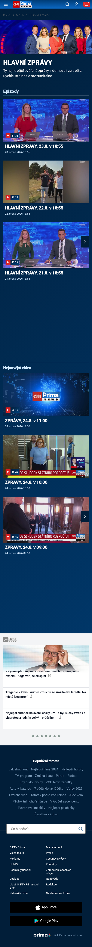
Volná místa (17, 852)
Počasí (72, 776)
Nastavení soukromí (58, 893)
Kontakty (51, 864)
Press (49, 852)
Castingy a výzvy (56, 858)
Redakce (51, 884)
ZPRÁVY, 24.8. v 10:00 (26, 482)
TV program (23, 776)
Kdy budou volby (31, 782)
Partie (60, 776)
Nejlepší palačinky (61, 808)
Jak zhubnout (18, 769)
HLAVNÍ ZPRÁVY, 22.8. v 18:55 (34, 208)
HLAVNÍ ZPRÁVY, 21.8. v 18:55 (34, 273)
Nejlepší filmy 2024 (44, 769)
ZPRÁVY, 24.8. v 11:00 (26, 420)
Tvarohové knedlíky (31, 808)
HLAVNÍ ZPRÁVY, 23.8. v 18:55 (34, 146)
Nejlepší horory (72, 769)
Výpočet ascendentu (64, 801)
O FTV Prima (17, 847)
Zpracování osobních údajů (58, 871)
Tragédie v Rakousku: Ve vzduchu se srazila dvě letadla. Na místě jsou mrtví (46, 694)
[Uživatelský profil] (76, 4)
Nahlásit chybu (19, 893)
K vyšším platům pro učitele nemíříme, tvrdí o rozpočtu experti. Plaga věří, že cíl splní (42, 673)
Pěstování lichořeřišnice (30, 801)
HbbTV (14, 864)
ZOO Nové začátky (59, 782)
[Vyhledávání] (67, 4)
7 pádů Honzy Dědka (48, 789)
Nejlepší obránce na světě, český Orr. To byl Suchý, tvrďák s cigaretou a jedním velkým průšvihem (45, 715)
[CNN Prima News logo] (22, 4)
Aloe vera (76, 795)
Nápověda (52, 878)
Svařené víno (18, 795)
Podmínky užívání (20, 870)
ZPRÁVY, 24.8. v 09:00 (26, 547)
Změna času (44, 776)
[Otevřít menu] (6, 4)
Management (54, 847)
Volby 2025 (74, 789)
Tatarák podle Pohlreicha (48, 795)
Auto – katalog (20, 789)
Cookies (14, 878)
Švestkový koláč (46, 814)
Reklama (15, 858)
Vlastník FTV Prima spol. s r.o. (24, 886)
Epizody (11, 91)
